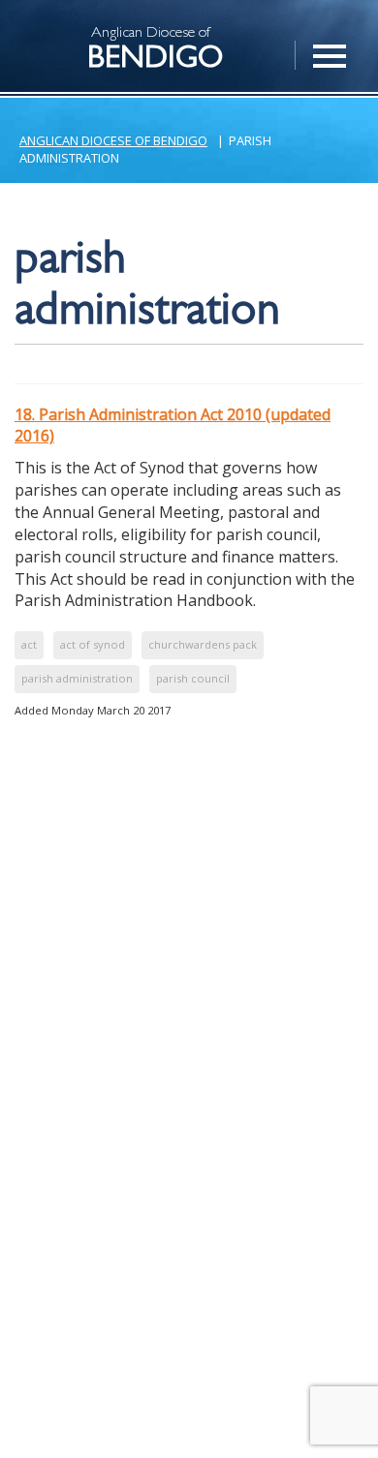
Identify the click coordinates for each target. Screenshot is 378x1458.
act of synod (92, 644)
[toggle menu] (329, 45)
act (29, 644)
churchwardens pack (202, 644)
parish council (193, 678)
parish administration (77, 678)
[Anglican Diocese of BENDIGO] (43, 25)
